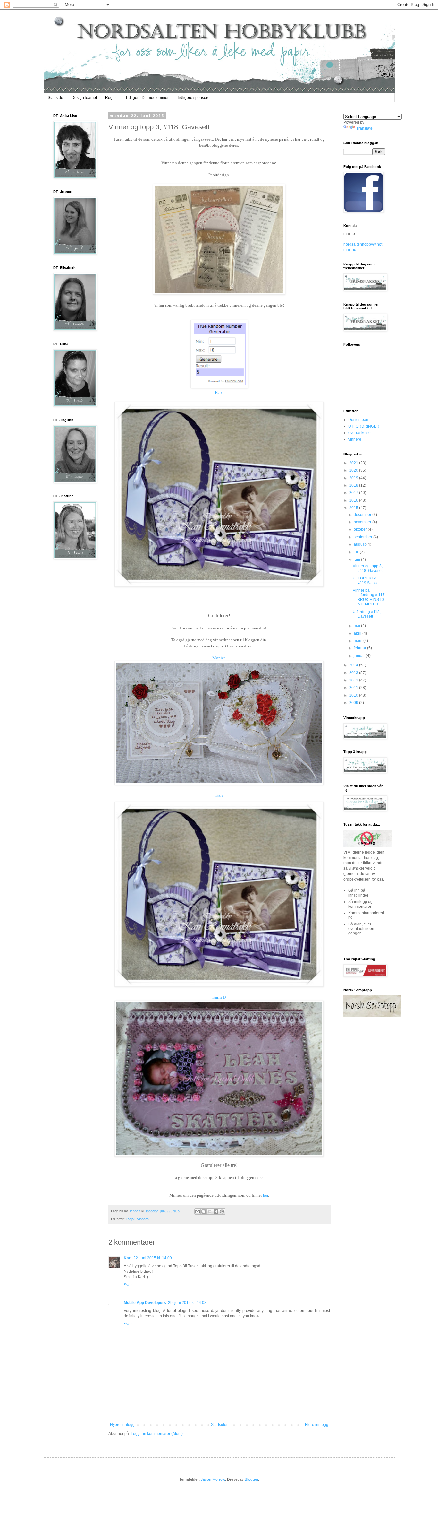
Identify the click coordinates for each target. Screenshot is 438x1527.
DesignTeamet (84, 97)
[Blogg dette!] (203, 1211)
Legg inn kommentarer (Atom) (157, 1433)
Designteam (358, 419)
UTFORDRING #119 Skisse (366, 580)
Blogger (251, 1479)
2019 (354, 478)
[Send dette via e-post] (197, 1211)
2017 (354, 492)
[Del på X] (209, 1211)
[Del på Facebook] (216, 1211)
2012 (354, 680)
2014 (354, 665)
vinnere (143, 1219)
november (363, 522)
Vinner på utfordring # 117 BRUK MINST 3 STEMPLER (369, 597)
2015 (354, 508)
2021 (354, 463)
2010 (354, 695)
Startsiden (220, 1424)
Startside (55, 97)
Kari (219, 392)
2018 (354, 485)
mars (358, 640)
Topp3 (130, 1219)
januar (360, 656)
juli (357, 552)
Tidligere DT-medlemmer (147, 97)
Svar (128, 1285)
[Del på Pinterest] (222, 1211)
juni (357, 559)
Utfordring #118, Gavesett (367, 614)
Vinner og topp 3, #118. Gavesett (368, 568)
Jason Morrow (213, 1479)
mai (357, 625)
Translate (364, 128)
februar (360, 648)
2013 (354, 673)
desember (363, 514)
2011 (354, 687)
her (265, 1195)
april (358, 633)
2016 (354, 500)
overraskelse (359, 432)
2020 (354, 470)
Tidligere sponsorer (194, 97)
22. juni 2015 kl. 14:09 (152, 1258)
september (363, 537)
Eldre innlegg (316, 1424)
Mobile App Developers (145, 1302)
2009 (354, 702)
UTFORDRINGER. (364, 426)
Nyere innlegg (122, 1424)
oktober (361, 529)
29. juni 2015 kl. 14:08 (187, 1302)
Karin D (219, 997)
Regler (111, 97)
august (360, 544)
